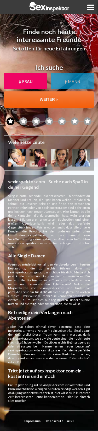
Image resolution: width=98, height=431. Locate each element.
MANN (73, 81)
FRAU (27, 81)
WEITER (48, 99)
